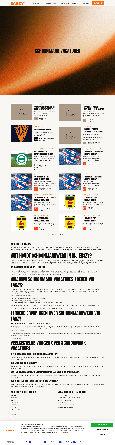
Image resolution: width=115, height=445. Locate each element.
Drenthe (13, 395)
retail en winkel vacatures (92, 305)
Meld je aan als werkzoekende (34, 308)
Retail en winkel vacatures (66, 405)
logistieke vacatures (76, 305)
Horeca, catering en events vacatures (69, 397)
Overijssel (14, 414)
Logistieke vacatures (64, 400)
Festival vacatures (63, 395)
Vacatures (74, 3)
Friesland (13, 400)
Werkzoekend (64, 3)
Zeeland (13, 419)
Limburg (13, 407)
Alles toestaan (102, 425)
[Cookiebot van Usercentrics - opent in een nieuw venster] (10, 442)
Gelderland (14, 402)
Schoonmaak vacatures (65, 407)
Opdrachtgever (51, 3)
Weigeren (102, 434)
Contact (86, 3)
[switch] (46, 442)
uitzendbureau (23, 289)
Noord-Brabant (15, 409)
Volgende (62, 234)
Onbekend (61, 402)
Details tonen (84, 442)
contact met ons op (56, 308)
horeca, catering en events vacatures (58, 305)
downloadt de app (64, 289)
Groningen (14, 405)
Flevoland (14, 397)
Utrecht (13, 416)
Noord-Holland (15, 412)
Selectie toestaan (102, 430)
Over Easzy (37, 3)
